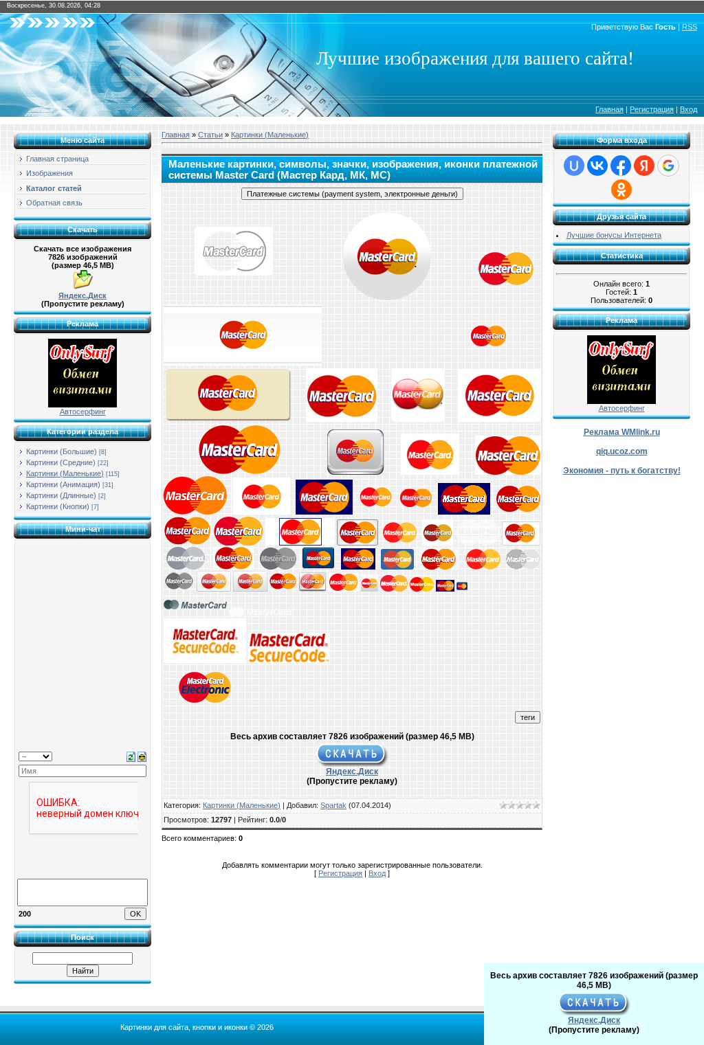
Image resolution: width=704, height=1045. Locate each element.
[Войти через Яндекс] (644, 165)
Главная (609, 109)
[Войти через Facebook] (620, 165)
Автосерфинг (83, 411)
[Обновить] (130, 756)
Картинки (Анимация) (63, 484)
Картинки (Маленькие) (65, 473)
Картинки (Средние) (61, 462)
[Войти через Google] (668, 166)
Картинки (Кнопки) (57, 506)
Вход (688, 109)
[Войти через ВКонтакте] (597, 165)
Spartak (333, 805)
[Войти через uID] (574, 165)
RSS (689, 27)
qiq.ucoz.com (622, 451)
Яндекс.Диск (82, 295)
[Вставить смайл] (142, 756)
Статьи (210, 135)
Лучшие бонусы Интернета (613, 235)
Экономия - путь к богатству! (622, 470)
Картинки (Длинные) (61, 495)
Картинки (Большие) (61, 451)
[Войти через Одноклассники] (621, 189)
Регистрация (652, 109)
